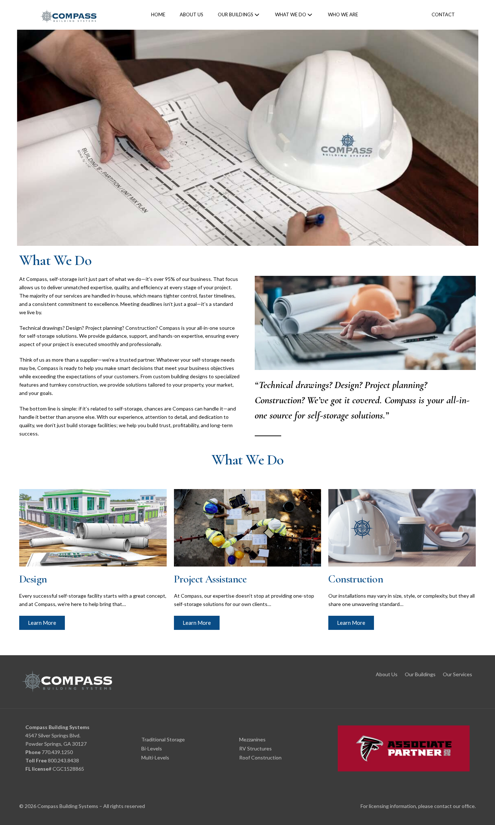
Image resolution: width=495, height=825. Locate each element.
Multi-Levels (155, 757)
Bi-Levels (151, 748)
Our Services (457, 674)
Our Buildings (420, 674)
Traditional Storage (163, 739)
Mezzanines (252, 739)
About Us (387, 674)
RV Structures (255, 748)
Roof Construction (260, 757)
